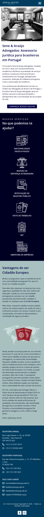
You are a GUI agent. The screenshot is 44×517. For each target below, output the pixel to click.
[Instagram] (24, 513)
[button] (40, 3)
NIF (22, 235)
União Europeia (32, 301)
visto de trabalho (22, 215)
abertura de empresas (22, 254)
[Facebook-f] (19, 513)
